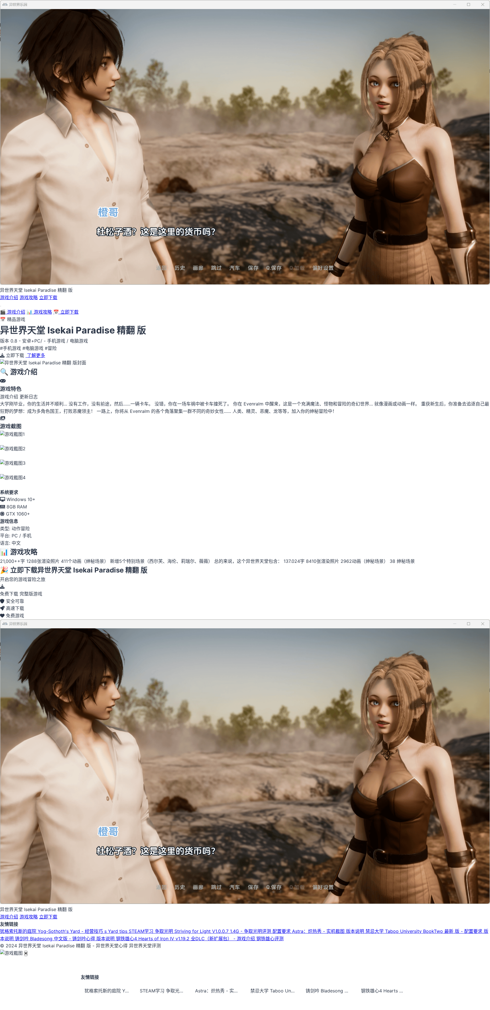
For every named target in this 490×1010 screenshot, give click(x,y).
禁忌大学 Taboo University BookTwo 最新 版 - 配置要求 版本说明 (274, 991)
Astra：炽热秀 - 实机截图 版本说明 (329, 931)
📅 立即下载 (66, 312)
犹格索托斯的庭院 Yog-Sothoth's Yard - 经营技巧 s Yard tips (64, 931)
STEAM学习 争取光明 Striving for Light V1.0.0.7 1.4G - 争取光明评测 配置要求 (210, 931)
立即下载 (48, 297)
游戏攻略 (29, 297)
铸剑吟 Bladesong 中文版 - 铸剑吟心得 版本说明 (65, 938)
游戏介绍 (9, 297)
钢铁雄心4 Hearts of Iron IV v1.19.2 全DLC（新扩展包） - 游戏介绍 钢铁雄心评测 (200, 938)
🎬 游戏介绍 (12, 312)
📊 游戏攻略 (39, 312)
